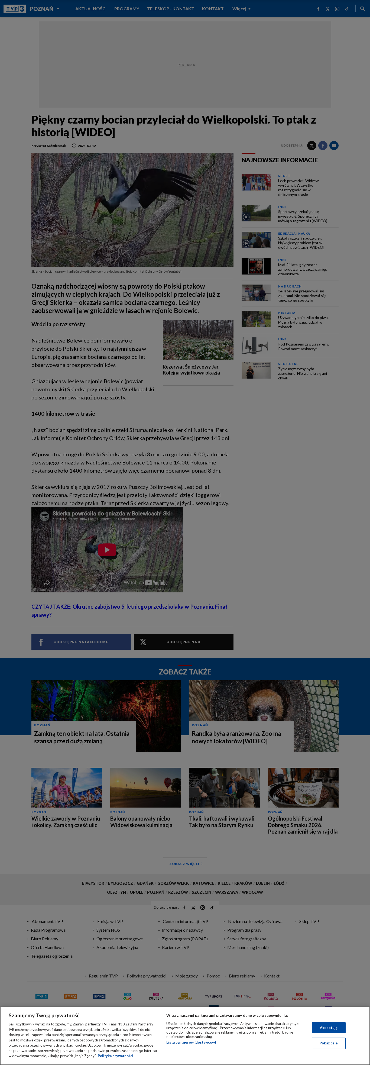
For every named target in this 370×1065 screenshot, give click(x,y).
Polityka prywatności (115, 1056)
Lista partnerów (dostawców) (191, 1042)
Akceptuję (328, 1027)
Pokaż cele (329, 1043)
